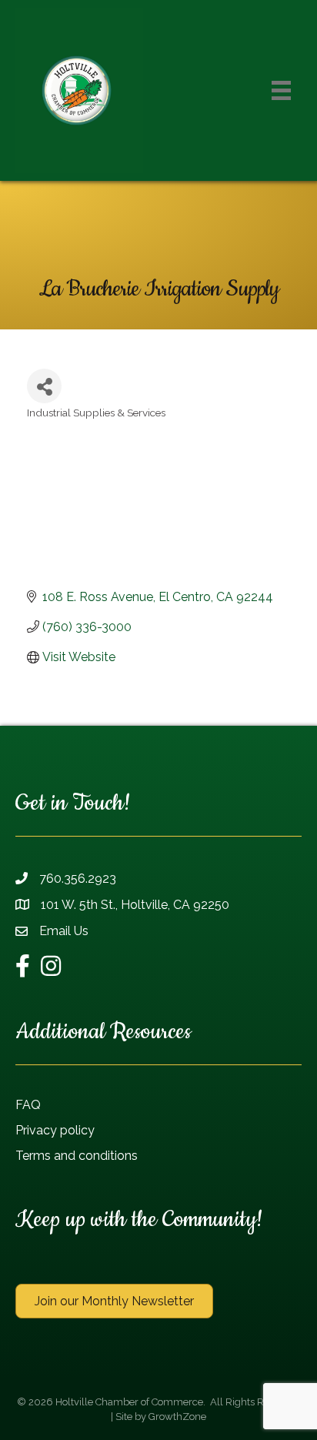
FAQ (28, 1105)
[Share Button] (44, 386)
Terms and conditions (76, 1155)
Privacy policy (55, 1130)
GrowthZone (177, 1416)
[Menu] (281, 90)
